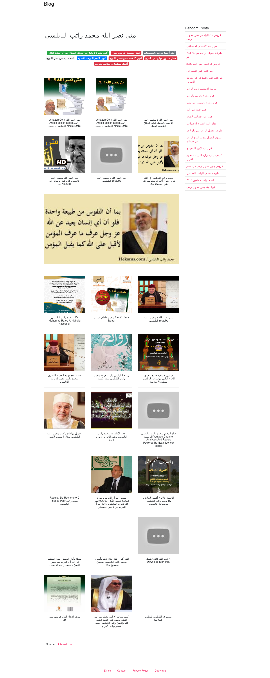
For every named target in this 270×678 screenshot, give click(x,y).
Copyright (160, 670)
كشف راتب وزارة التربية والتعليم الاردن (204, 157)
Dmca (107, 670)
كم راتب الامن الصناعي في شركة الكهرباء (204, 79)
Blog (49, 3)
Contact (121, 670)
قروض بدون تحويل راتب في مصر (204, 166)
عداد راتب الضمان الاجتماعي (201, 123)
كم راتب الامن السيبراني (199, 70)
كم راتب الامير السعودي (199, 148)
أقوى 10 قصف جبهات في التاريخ (125, 58)
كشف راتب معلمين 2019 (200, 180)
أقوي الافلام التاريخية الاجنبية (92, 58)
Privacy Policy (140, 670)
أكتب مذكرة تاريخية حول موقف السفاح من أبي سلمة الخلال (78, 52)
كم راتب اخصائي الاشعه (199, 116)
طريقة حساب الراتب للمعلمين (202, 173)
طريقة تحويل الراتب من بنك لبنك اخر (204, 54)
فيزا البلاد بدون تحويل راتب (200, 187)
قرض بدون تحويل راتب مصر (201, 102)
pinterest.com (65, 644)
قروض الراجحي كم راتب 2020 (203, 63)
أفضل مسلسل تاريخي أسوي (126, 52)
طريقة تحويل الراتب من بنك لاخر (204, 130)
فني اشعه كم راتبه (196, 109)
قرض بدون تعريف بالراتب (200, 95)
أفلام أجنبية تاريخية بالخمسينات (159, 52)
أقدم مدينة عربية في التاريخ (60, 58)
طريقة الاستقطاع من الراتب (201, 88)
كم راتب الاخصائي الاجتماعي (201, 46)
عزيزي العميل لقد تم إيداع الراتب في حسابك (204, 139)
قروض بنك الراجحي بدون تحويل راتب (203, 37)
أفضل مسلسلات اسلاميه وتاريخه (111, 63)
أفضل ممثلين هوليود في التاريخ (161, 58)
